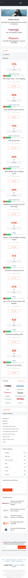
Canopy (14, 232)
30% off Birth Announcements (14, 109)
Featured (6, 54)
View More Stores (21, 381)
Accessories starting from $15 (14, 270)
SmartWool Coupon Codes (9, 426)
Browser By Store (21, 559)
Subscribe (22, 547)
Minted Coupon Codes (14, 74)
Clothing (15, 452)
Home (3, 559)
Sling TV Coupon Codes (8, 439)
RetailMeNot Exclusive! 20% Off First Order (14, 205)
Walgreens (5, 421)
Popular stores (6, 410)
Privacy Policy (19, 561)
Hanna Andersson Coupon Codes (11, 429)
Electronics (15, 456)
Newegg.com (6, 418)
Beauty (15, 467)
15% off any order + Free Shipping (14, 79)
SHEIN (4, 442)
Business (15, 474)
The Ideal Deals (15, 565)
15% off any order (14, 140)
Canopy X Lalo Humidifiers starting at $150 (14, 238)
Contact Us (7, 561)
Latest (6, 51)
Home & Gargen (15, 460)
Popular (6, 58)
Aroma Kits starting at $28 (14, 334)
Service (13, 561)
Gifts (15, 463)
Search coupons (7, 490)
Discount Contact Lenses (9, 434)
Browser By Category (11, 559)
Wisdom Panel (6, 436)
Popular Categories (8, 414)
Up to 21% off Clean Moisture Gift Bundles (14, 302)
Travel (15, 471)
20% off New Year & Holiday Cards (14, 172)
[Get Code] (14, 371)
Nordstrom (5, 423)
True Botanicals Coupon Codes (10, 431)
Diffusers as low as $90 (14, 365)
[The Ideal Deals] (2, 2)
